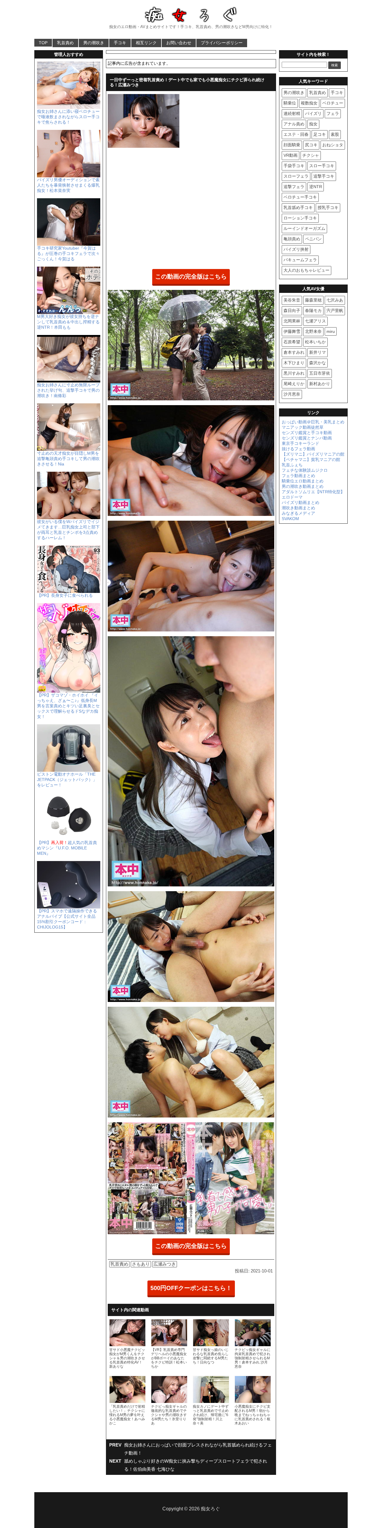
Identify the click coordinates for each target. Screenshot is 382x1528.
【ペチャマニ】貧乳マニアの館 (311, 459)
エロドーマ (292, 497)
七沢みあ (334, 300)
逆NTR (315, 186)
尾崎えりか (294, 383)
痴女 (313, 124)
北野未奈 (313, 331)
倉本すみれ (294, 352)
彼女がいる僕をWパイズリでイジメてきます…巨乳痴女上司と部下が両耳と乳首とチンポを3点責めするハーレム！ (68, 529)
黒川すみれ (294, 373)
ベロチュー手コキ (300, 197)
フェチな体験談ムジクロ (305, 470)
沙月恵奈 (292, 394)
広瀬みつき (164, 1263)
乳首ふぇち (292, 464)
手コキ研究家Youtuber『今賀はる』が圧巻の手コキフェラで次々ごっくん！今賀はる (68, 253)
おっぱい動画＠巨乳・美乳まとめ (313, 421)
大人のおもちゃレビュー (306, 270)
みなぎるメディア (298, 513)
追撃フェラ (294, 186)
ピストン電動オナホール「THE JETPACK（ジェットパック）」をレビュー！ (67, 779)
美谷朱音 (292, 300)
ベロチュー (332, 103)
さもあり (141, 1263)
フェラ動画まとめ (298, 475)
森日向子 (292, 310)
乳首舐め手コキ (298, 207)
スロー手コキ (321, 165)
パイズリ (313, 113)
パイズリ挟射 (296, 249)
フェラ (332, 113)
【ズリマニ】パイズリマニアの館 (313, 454)
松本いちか (315, 341)
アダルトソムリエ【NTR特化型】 (313, 491)
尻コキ (311, 144)
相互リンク (146, 42)
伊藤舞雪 (292, 331)
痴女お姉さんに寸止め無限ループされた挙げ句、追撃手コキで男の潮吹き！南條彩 (68, 390)
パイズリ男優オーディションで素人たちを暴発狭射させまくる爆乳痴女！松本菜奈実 (68, 185)
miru (330, 331)
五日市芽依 (319, 373)
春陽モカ (313, 310)
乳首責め (65, 42)
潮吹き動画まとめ (298, 507)
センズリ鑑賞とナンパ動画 (307, 438)
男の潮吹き (93, 42)
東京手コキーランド (300, 443)
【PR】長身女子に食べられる (65, 595)
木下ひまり (294, 362)
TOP (43, 42)
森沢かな (317, 362)
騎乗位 (290, 103)
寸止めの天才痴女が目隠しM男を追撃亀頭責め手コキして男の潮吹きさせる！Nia (68, 458)
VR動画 (291, 155)
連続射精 (292, 113)
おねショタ (332, 144)
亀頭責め (292, 238)
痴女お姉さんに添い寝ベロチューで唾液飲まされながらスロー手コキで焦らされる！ (68, 116)
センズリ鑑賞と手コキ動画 (307, 432)
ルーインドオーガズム (304, 228)
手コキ (120, 42)
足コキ (319, 134)
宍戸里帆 (334, 310)
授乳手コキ (328, 207)
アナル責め (294, 124)
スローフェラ (296, 176)
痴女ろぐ (210, 1508)
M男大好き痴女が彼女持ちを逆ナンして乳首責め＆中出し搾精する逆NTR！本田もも (68, 322)
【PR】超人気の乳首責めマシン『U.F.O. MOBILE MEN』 (67, 848)
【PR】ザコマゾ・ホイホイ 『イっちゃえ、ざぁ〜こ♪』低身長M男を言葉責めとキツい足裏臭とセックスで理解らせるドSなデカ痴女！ (68, 706)
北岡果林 (292, 321)
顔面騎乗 (292, 144)
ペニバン (313, 238)
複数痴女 (309, 103)
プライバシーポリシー (222, 42)
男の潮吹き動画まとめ (303, 486)
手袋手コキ (294, 165)
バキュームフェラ (300, 259)
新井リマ (317, 352)
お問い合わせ (178, 42)
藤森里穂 (313, 300)
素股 (335, 134)
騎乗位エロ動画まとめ (303, 481)
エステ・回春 (296, 134)
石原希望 (292, 341)
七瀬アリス (315, 321)
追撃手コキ (323, 176)
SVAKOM (290, 518)
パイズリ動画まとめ (300, 502)
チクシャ (310, 155)
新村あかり (319, 383)
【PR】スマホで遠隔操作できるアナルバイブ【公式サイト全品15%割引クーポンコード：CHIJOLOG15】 (67, 919)
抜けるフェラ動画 (298, 448)
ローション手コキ (300, 218)
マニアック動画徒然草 (303, 427)
